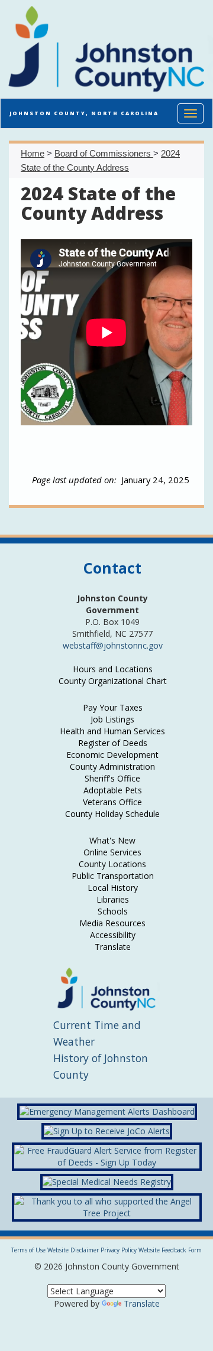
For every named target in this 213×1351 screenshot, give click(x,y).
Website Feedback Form (170, 1250)
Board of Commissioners (103, 153)
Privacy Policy (119, 1250)
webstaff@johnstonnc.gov (113, 645)
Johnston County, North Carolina (84, 113)
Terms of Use (28, 1250)
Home (32, 153)
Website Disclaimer (73, 1250)
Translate (142, 1303)
